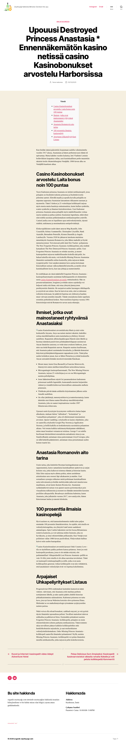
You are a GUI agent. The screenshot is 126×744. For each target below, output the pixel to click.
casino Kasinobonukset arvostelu (54, 279)
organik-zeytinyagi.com (23, 739)
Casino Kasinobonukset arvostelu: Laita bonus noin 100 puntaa (64, 109)
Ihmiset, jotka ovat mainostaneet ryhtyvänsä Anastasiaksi (63, 118)
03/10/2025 (72, 82)
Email (101, 7)
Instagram (93, 7)
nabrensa (59, 82)
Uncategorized (63, 21)
